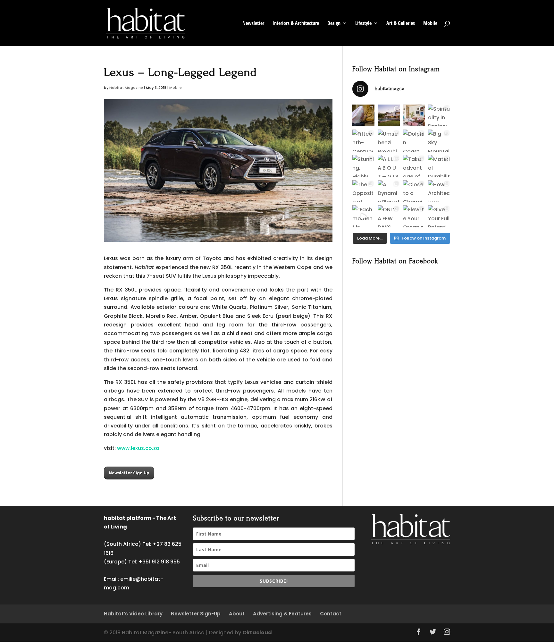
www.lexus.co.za (138, 448)
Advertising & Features (282, 613)
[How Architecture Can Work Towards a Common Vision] (439, 191)
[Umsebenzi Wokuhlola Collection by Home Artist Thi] (389, 141)
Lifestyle (363, 24)
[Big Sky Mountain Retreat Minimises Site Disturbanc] (439, 141)
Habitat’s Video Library (133, 613)
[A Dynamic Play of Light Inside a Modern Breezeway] (389, 191)
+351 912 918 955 (159, 561)
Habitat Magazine (126, 87)
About (237, 613)
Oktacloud (257, 632)
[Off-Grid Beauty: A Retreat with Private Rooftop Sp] (389, 116)
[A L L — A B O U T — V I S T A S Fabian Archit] (389, 166)
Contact (330, 613)
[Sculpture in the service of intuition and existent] (363, 116)
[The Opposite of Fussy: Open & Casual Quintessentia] (363, 191)
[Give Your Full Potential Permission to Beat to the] (439, 216)
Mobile (430, 24)
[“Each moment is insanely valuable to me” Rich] (363, 216)
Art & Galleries (400, 24)
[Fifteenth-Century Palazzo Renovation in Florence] (363, 141)
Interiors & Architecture (296, 24)
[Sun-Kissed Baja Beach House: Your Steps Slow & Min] (414, 116)
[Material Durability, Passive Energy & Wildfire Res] (439, 166)
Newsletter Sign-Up (196, 613)
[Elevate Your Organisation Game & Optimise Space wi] (414, 216)
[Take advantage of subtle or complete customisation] (414, 166)
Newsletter (253, 24)
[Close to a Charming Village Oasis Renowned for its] (414, 191)
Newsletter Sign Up (129, 473)
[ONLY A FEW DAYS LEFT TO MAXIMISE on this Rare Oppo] (389, 216)
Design (333, 24)
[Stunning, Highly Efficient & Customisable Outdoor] (363, 166)
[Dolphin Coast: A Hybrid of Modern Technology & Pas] (414, 141)
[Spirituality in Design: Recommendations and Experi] (439, 116)
